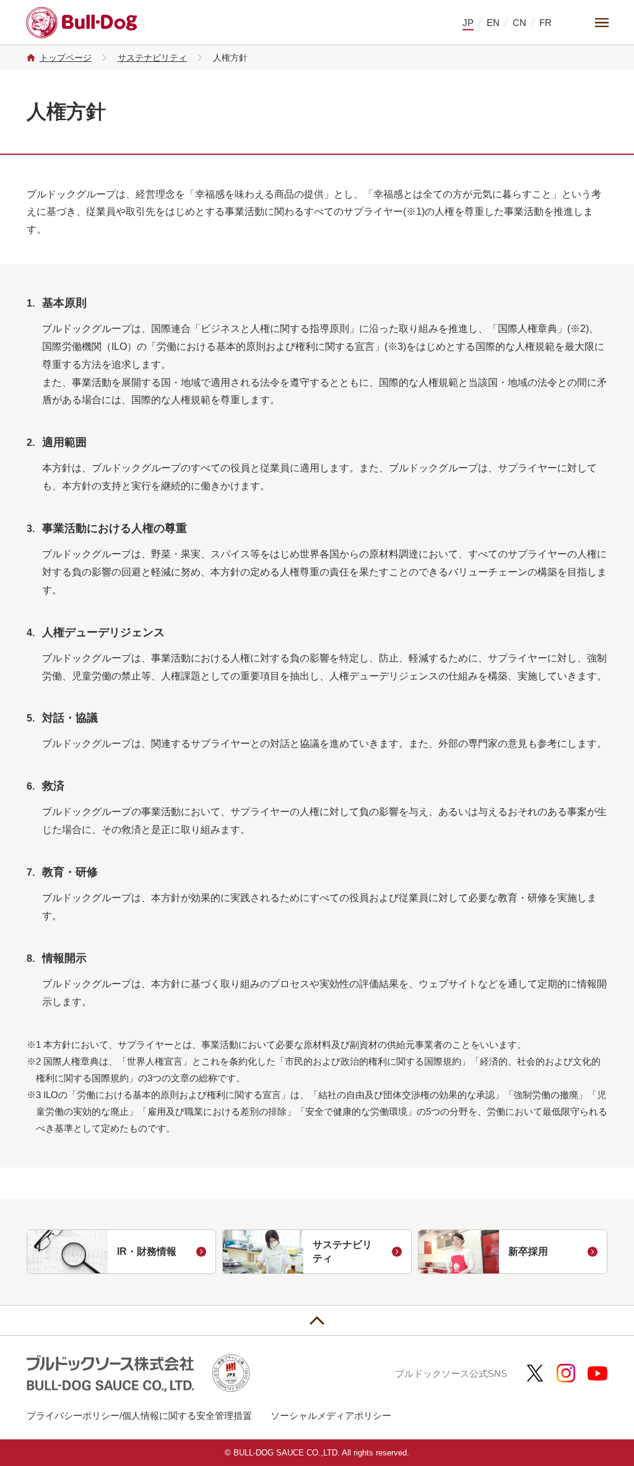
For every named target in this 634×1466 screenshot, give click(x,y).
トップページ (66, 58)
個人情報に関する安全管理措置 (187, 1415)
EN (493, 22)
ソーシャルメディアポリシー (331, 1415)
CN (519, 22)
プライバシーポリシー (73, 1415)
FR (545, 22)
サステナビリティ (152, 58)
